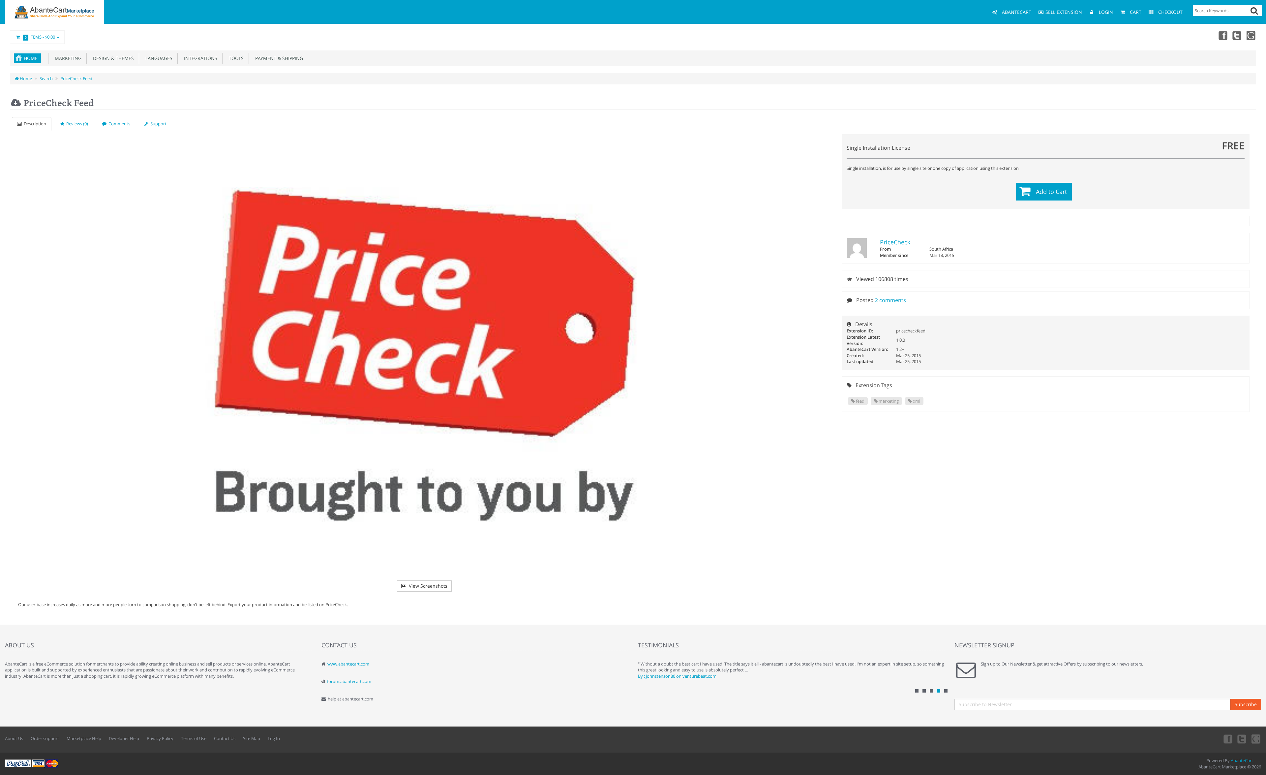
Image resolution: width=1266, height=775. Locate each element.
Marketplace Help (84, 738)
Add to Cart (1051, 192)
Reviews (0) (76, 124)
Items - (40, 37)
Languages (157, 58)
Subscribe (1246, 704)
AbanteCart (1242, 760)
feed (859, 401)
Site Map (251, 738)
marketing (888, 401)
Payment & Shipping (278, 58)
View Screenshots (426, 586)
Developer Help (124, 738)
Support (157, 124)
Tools (235, 58)
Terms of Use (193, 738)
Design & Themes (112, 58)
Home (31, 58)
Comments (118, 124)
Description (34, 124)
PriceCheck (895, 242)
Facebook (1222, 35)
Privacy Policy (160, 738)
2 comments (890, 300)
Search (46, 78)
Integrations (199, 58)
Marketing (66, 58)
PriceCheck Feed (76, 78)
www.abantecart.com (348, 664)
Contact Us (224, 738)
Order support (45, 738)
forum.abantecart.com (349, 681)
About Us (14, 738)
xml (916, 401)
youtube (1251, 35)
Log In (274, 738)
